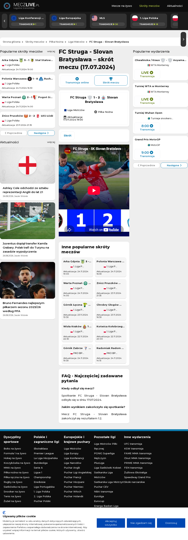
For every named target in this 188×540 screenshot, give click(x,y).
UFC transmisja (133, 443)
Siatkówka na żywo (16, 486)
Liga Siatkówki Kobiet (107, 467)
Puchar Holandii (73, 496)
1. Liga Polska (11, 65)
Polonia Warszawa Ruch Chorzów (27, 78)
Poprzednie (14, 133)
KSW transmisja (133, 448)
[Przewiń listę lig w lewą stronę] (4, 21)
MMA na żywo (12, 467)
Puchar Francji (72, 477)
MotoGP (155, 145)
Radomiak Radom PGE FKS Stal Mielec (111, 348)
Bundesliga (41, 462)
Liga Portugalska (44, 486)
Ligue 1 (38, 472)
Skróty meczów (149, 6)
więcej (51, 51)
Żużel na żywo (12, 501)
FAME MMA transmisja (137, 453)
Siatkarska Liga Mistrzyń (109, 481)
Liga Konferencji (74, 458)
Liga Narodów (72, 462)
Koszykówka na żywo (17, 462)
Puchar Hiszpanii (74, 481)
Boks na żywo (12, 448)
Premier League (44, 453)
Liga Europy (71, 453)
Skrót (67, 135)
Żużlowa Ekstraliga (135, 472)
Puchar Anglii (72, 467)
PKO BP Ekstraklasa (78, 353)
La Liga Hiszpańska (46, 458)
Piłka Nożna (103, 112)
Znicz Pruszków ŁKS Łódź (27, 115)
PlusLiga (99, 462)
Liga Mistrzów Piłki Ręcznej (105, 446)
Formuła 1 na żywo (15, 453)
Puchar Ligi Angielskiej (77, 472)
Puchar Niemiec (74, 486)
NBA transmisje (103, 491)
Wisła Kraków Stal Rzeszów (77, 326)
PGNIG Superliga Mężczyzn (104, 456)
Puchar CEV (101, 486)
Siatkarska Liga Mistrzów (103, 475)
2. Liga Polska (42, 496)
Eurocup (99, 501)
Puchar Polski (42, 501)
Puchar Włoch (72, 491)
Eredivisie (40, 481)
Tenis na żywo (12, 496)
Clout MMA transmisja (137, 458)
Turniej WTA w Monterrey (152, 86)
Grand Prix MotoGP (147, 139)
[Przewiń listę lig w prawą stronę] (183, 39)
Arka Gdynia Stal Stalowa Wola (27, 60)
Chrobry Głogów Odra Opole (111, 304)
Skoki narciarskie (134, 481)
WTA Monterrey (159, 65)
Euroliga (99, 496)
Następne (40, 133)
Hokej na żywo (13, 458)
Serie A (38, 467)
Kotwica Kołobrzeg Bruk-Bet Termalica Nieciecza (111, 326)
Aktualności (174, 6)
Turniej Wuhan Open (148, 112)
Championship (42, 477)
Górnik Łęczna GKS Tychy (77, 304)
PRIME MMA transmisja (138, 462)
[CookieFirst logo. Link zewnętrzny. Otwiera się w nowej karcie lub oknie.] (4, 512)
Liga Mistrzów (76, 110)
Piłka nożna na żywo (16, 472)
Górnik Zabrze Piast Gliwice (77, 348)
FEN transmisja (133, 467)
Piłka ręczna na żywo (17, 477)
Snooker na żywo (14, 491)
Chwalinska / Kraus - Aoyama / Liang (160, 60)
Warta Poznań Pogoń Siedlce (27, 97)
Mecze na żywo (122, 6)
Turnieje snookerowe (161, 118)
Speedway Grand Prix (137, 477)
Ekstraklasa (41, 448)
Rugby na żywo (13, 481)
